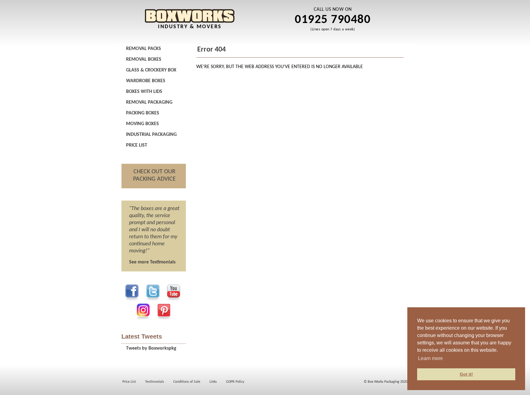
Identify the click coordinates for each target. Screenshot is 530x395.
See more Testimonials (152, 262)
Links (213, 382)
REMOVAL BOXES (143, 59)
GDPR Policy (235, 382)
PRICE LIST (136, 145)
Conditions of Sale (186, 382)
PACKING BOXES (142, 113)
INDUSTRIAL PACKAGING (151, 134)
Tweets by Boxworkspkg (151, 348)
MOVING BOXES (142, 123)
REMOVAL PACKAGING (149, 102)
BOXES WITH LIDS (144, 91)
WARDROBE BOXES (145, 81)
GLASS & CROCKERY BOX (151, 70)
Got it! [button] (466, 374)
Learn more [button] (430, 358)
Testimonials (154, 382)
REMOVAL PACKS (143, 48)
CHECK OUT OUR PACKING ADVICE (154, 175)
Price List (129, 382)
